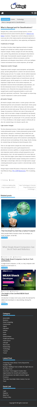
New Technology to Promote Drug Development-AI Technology (27, 187)
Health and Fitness (8, 338)
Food (4, 332)
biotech (12, 180)
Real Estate (6, 345)
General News (7, 336)
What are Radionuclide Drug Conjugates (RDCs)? (8, 186)
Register (5, 393)
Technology (5, 180)
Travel (5, 353)
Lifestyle (5, 342)
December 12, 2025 (7, 257)
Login (4, 391)
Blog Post (6, 395)
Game (4, 334)
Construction (6, 324)
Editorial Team (15, 228)
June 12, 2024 (5, 291)
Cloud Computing (8, 322)
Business (5, 320)
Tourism (5, 351)
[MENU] (35, 13)
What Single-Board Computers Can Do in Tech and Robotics (18, 248)
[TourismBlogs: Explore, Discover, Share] (2, 13)
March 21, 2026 (6, 228)
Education (6, 328)
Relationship (6, 347)
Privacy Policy (7, 397)
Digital (5, 326)
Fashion (5, 330)
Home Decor (7, 340)
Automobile (6, 318)
